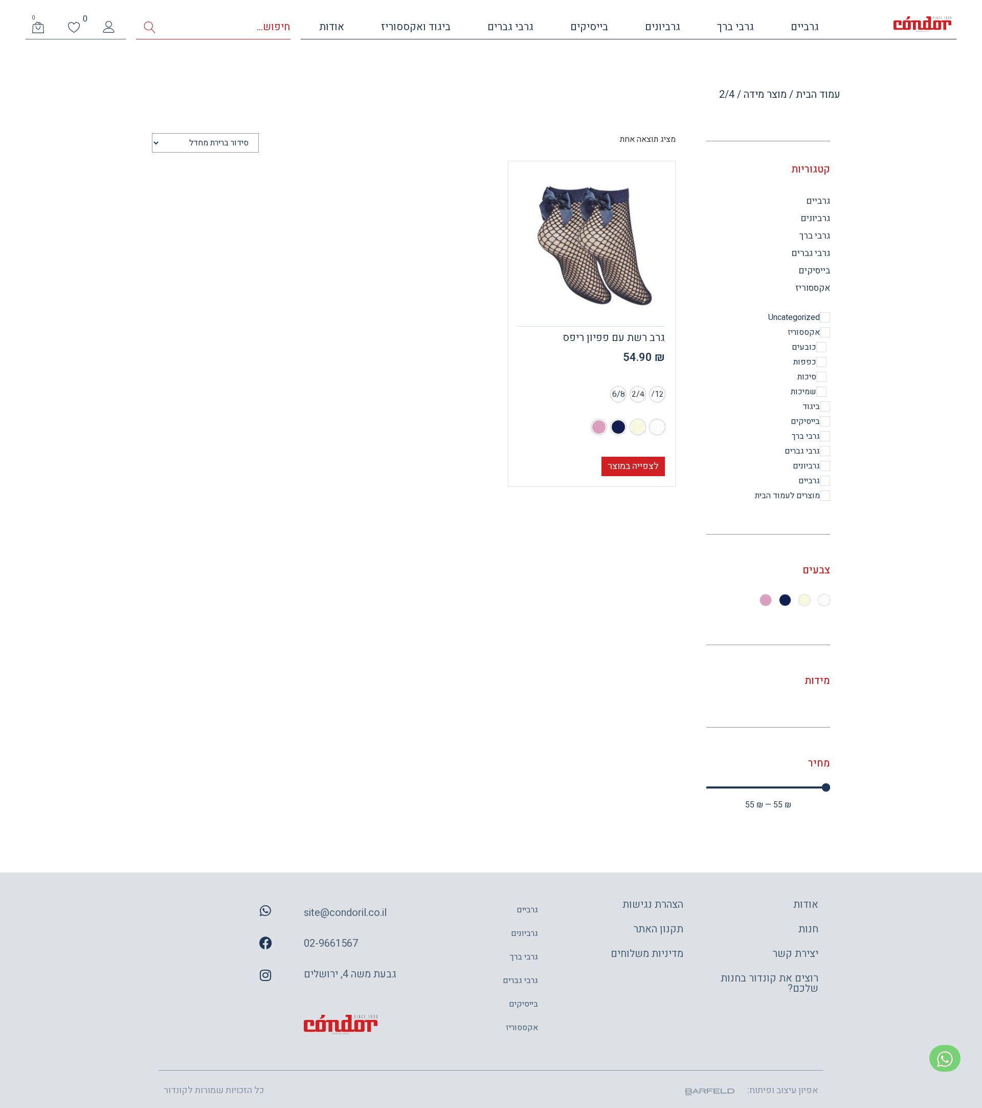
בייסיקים (589, 26)
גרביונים (662, 26)
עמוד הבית (818, 94)
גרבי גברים (510, 26)
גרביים (805, 26)
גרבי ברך (735, 26)
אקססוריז (812, 288)
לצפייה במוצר (633, 466)
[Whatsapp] (265, 911)
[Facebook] (265, 943)
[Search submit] (149, 27)
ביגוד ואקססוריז (416, 26)
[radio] (657, 394)
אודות (331, 26)
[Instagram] (265, 975)
